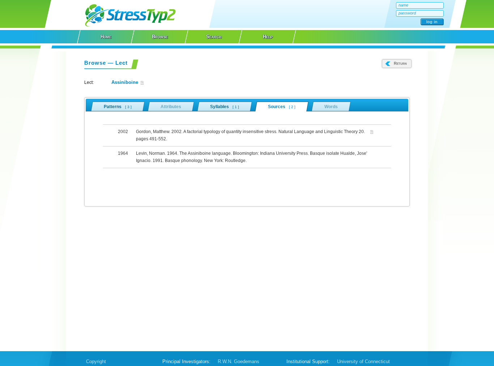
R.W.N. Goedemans (238, 361)
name (403, 5)
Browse (160, 36)
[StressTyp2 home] (130, 26)
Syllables (224, 106)
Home (106, 36)
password (407, 13)
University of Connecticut (363, 361)
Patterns (118, 106)
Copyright (96, 361)
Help (268, 36)
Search (214, 36)
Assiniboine (124, 82)
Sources (281, 106)
